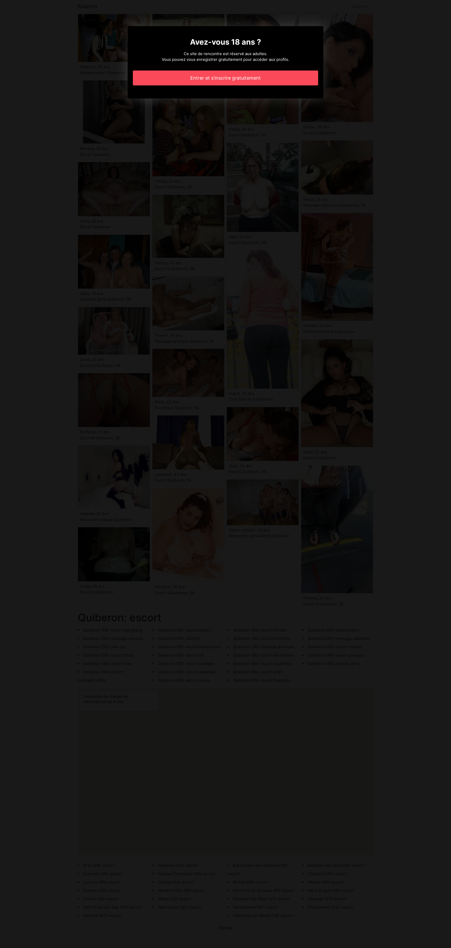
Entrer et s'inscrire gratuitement (225, 78)
